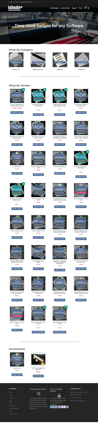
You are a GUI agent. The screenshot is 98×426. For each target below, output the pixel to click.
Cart (10, 402)
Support (74, 8)
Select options (17, 112)
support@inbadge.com (26, 2)
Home (10, 392)
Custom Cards (65, 8)
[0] (85, 8)
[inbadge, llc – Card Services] (15, 8)
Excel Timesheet (14, 408)
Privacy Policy (13, 414)
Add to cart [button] (39, 114)
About (11, 395)
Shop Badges (54, 8)
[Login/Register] (88, 8)
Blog (10, 411)
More (80, 8)
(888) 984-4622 (14, 2)
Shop (10, 400)
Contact (11, 398)
